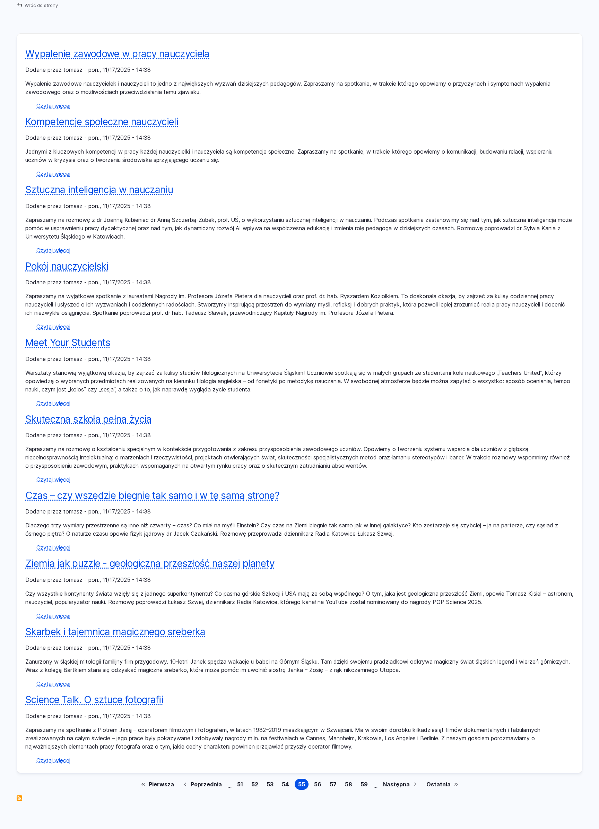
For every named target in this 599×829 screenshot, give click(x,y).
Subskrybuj (19, 798)
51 (241, 785)
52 (256, 785)
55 (303, 785)
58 (350, 785)
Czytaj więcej (53, 105)
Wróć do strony (41, 5)
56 (319, 785)
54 (287, 785)
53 (271, 785)
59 (366, 785)
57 (334, 785)
